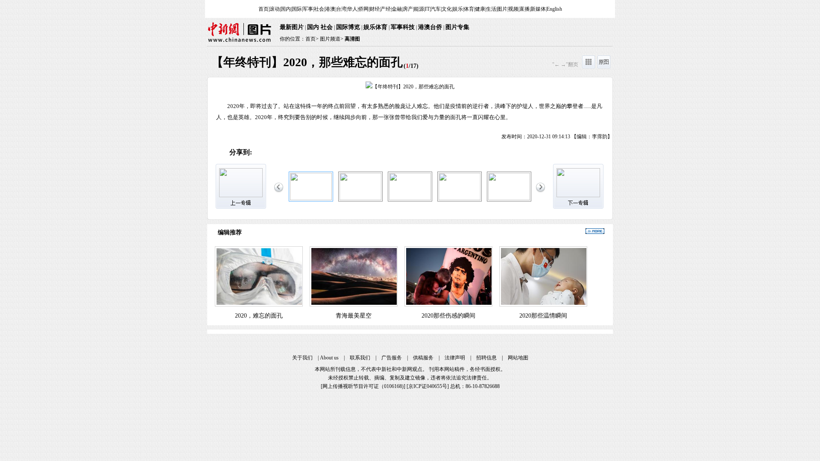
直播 (524, 9)
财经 (374, 9)
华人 (352, 9)
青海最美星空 (354, 315)
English (554, 9)
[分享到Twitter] (350, 153)
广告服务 (391, 358)
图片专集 (457, 27)
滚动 (274, 9)
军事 (308, 9)
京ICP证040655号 (427, 386)
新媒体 (538, 9)
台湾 (341, 9)
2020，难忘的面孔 (259, 315)
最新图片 (292, 27)
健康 (480, 9)
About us (329, 358)
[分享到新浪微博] (261, 153)
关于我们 (302, 358)
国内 (286, 9)
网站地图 (518, 358)
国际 (297, 9)
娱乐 (458, 9)
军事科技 (403, 27)
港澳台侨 (430, 27)
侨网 (363, 9)
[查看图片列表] (588, 67)
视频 (513, 9)
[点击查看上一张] (309, 109)
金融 (397, 9)
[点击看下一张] (511, 109)
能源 (419, 9)
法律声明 (455, 358)
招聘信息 (486, 358)
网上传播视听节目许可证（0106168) (363, 386)
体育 (469, 9)
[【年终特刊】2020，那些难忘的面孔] (310, 198)
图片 (502, 9)
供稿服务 (423, 358)
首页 (263, 9)
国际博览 (348, 27)
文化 (447, 9)
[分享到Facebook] (332, 153)
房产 (408, 9)
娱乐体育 (375, 27)
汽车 (435, 9)
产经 (386, 9)
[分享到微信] (279, 153)
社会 (319, 9)
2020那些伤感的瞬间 (448, 315)
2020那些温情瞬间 (543, 315)
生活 (491, 9)
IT (427, 9)
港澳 (330, 9)
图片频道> (331, 39)
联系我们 (360, 358)
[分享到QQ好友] (297, 153)
